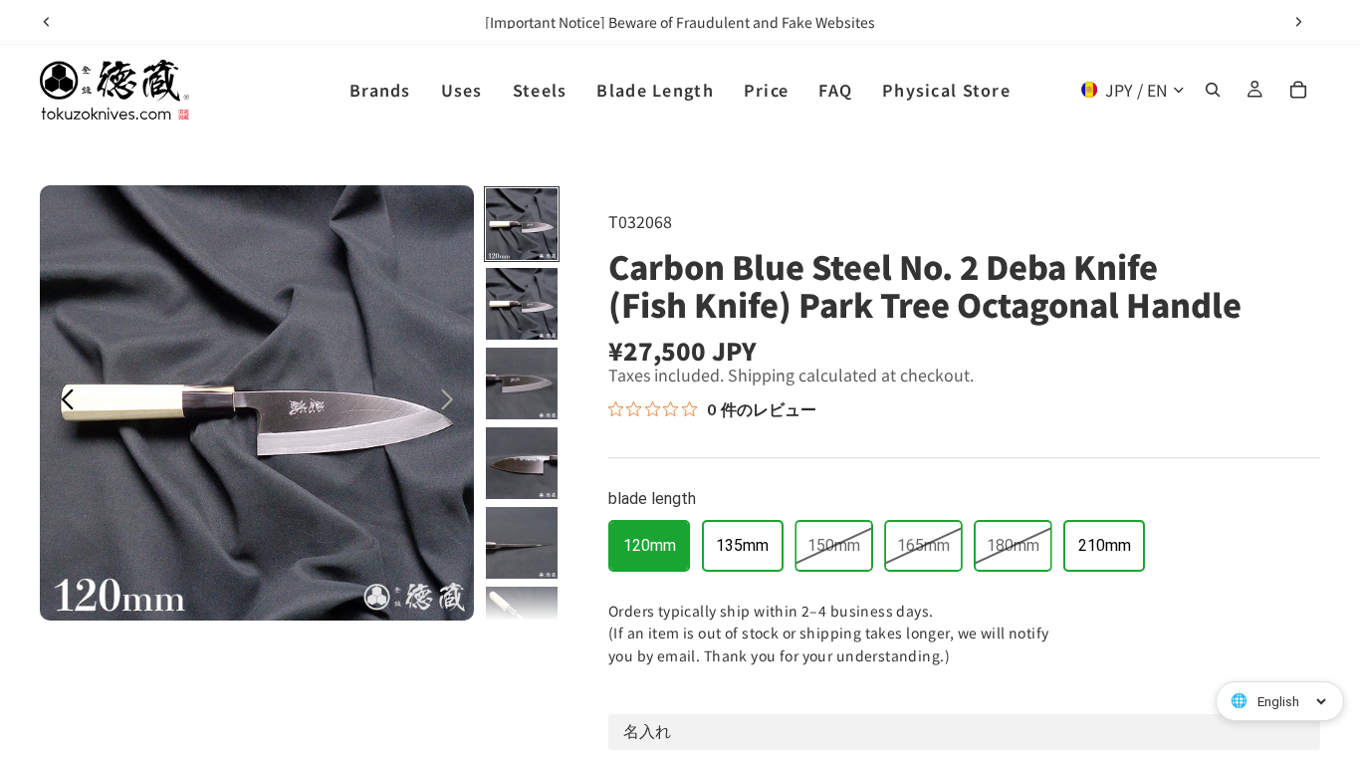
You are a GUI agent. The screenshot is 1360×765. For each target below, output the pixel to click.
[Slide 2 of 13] (522, 304)
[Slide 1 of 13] (522, 224)
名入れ (647, 731)
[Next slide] (1298, 22)
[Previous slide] (47, 22)
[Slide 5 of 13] (522, 543)
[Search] (1213, 90)
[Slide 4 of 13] (522, 463)
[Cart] (1298, 90)
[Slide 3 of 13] (522, 383)
